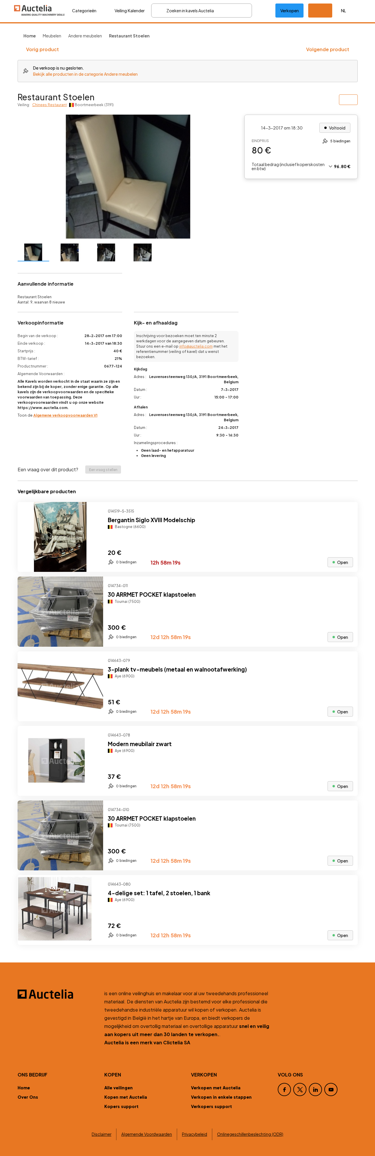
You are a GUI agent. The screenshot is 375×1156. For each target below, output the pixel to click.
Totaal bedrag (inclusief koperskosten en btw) (288, 166)
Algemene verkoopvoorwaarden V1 (65, 415)
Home (24, 1087)
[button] (320, 11)
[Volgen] (348, 511)
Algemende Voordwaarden (146, 1134)
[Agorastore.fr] (57, 994)
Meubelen (52, 35)
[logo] (39, 10)
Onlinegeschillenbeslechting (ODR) (250, 1134)
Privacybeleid (194, 1134)
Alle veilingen (118, 1087)
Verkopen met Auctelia (216, 1087)
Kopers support (121, 1106)
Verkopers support (211, 1106)
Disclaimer (101, 1134)
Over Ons (28, 1097)
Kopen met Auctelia (125, 1097)
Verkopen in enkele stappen (221, 1097)
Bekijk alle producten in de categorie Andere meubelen (85, 74)
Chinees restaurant (49, 105)
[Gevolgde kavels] (264, 11)
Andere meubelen (85, 35)
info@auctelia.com (196, 346)
